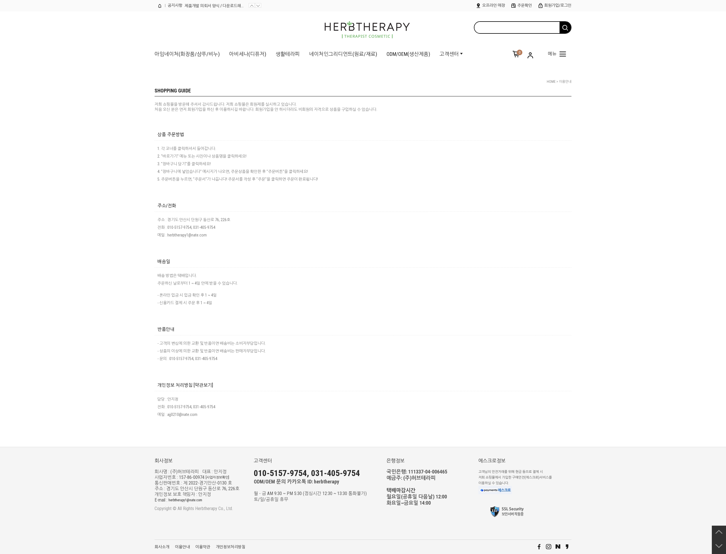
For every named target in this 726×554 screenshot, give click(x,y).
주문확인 (524, 5)
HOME (551, 82)
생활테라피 (288, 54)
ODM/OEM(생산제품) (408, 54)
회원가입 (194, 109)
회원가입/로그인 (557, 5)
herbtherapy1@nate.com (185, 500)
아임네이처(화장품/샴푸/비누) (187, 54)
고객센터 (449, 54)
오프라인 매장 (493, 5)
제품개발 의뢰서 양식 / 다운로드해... (214, 5)
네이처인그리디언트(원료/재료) (343, 54)
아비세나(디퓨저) (247, 54)
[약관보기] (203, 385)
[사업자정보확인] (217, 477)
